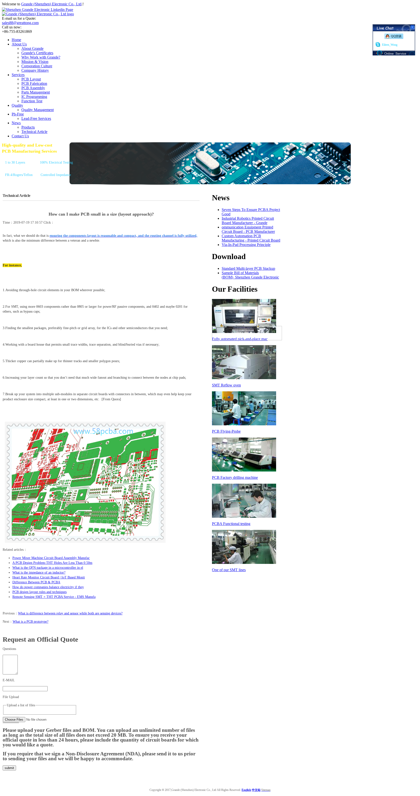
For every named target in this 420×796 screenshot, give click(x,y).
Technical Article (34, 132)
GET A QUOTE (15, 185)
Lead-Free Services (36, 118)
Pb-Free (18, 114)
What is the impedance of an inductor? (38, 572)
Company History (35, 70)
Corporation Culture (36, 66)
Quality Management (37, 110)
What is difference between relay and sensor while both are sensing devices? (70, 613)
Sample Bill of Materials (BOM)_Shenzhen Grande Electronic (250, 275)
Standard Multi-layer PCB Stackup (248, 268)
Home (16, 40)
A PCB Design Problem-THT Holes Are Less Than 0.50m (52, 563)
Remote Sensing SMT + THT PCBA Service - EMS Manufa (54, 597)
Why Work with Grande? (40, 57)
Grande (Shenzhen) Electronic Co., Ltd (51, 4)
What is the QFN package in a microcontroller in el (47, 567)
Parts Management (35, 92)
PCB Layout (31, 79)
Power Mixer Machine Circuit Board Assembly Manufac (51, 558)
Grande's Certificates (37, 53)
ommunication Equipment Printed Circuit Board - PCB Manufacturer (248, 229)
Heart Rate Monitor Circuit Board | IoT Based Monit (48, 577)
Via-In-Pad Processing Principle (246, 245)
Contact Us (20, 136)
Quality (17, 105)
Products (28, 127)
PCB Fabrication (34, 83)
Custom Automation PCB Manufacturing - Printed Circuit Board (251, 238)
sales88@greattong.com (20, 23)
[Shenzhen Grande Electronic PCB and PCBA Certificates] (247, 339)
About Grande (32, 48)
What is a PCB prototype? (30, 621)
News (16, 123)
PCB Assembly (33, 88)
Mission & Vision (34, 62)
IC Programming (34, 97)
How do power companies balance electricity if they (48, 587)
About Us (19, 44)
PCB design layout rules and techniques (39, 592)
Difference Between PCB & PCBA (36, 582)
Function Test (31, 101)
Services (18, 75)
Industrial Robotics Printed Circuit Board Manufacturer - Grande (248, 220)
